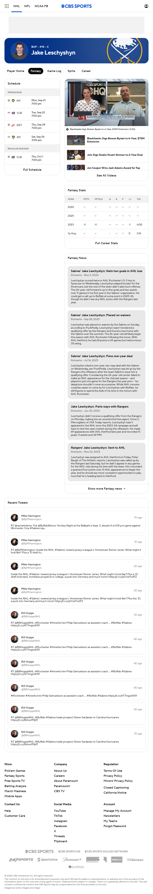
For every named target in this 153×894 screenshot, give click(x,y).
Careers (59, 776)
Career (86, 71)
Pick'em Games (14, 771)
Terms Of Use (113, 771)
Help (7, 811)
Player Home (15, 71)
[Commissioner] (96, 858)
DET (19, 125)
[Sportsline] (48, 859)
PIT (19, 101)
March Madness (15, 791)
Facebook (60, 826)
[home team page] (13, 101)
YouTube (60, 811)
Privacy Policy (113, 776)
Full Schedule (32, 170)
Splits (71, 71)
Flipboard (60, 841)
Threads (59, 836)
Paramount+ (62, 786)
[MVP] (116, 858)
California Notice (115, 793)
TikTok (58, 816)
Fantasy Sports (14, 776)
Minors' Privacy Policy (118, 781)
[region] (106, 102)
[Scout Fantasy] (135, 859)
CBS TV (59, 791)
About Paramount (66, 781)
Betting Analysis (15, 786)
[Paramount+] (72, 859)
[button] (6, 6)
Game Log (54, 71)
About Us (60, 771)
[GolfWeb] (76, 867)
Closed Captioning (116, 787)
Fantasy (36, 71)
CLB (19, 113)
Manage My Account (117, 811)
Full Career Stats (106, 243)
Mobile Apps (13, 796)
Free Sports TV (14, 781)
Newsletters (112, 816)
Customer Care (14, 816)
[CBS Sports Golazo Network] (106, 851)
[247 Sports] (21, 859)
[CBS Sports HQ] (69, 851)
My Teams (110, 821)
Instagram (60, 821)
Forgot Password (115, 826)
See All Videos (106, 175)
